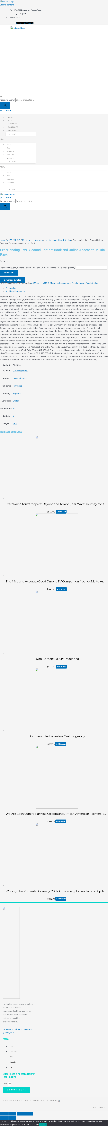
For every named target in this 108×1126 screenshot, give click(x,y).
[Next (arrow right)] (12, 1118)
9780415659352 (20, 371)
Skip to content (7, 5)
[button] (18, 139)
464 (15, 423)
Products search (7, 100)
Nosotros (12, 124)
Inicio (10, 117)
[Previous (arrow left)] (4, 1118)
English (16, 401)
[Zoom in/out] (29, 1114)
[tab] (57, 288)
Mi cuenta (12, 130)
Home (2, 240)
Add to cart (9, 272)
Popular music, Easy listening (57, 240)
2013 (15, 408)
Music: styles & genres (32, 240)
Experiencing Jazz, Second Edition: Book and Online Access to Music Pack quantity (37, 268)
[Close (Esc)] (4, 1114)
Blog (10, 120)
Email (5, 1083)
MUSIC (17, 240)
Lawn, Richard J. (20, 378)
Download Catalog (12, 280)
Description (11, 288)
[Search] (5, 105)
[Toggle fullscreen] (21, 1114)
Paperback (18, 393)
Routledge (17, 386)
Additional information (15, 291)
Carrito (14, 134)
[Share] (12, 1114)
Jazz (39, 283)
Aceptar (43, 1124)
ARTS (9, 240)
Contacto (13, 127)
